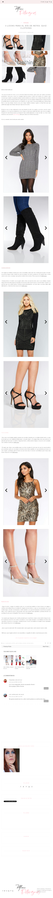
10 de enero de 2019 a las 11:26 (15, 696)
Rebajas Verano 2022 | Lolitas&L (31, 667)
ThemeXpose (48, 888)
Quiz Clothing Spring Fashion (19, 667)
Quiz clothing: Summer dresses (9, 667)
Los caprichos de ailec (16, 694)
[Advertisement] (26, 738)
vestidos (24, 643)
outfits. (13, 643)
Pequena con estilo (15, 680)
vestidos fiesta (30, 643)
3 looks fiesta (26, 22)
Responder (46, 688)
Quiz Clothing (19, 643)
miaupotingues (23, 32)
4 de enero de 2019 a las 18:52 (15, 682)
